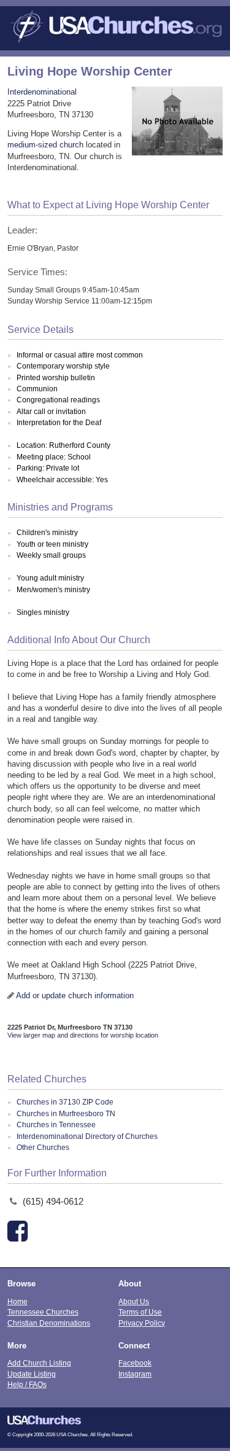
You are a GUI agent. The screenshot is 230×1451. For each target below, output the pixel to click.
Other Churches (43, 1147)
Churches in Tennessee (56, 1125)
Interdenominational (42, 91)
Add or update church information (75, 995)
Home (17, 1301)
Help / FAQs (27, 1384)
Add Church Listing (39, 1363)
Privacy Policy (141, 1323)
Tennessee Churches (43, 1312)
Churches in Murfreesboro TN (66, 1113)
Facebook (134, 1363)
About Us (133, 1301)
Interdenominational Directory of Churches (87, 1136)
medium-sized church (45, 144)
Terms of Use (140, 1312)
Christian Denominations (48, 1323)
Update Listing (31, 1374)
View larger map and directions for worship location (82, 1035)
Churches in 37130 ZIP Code (65, 1102)
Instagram (134, 1374)
